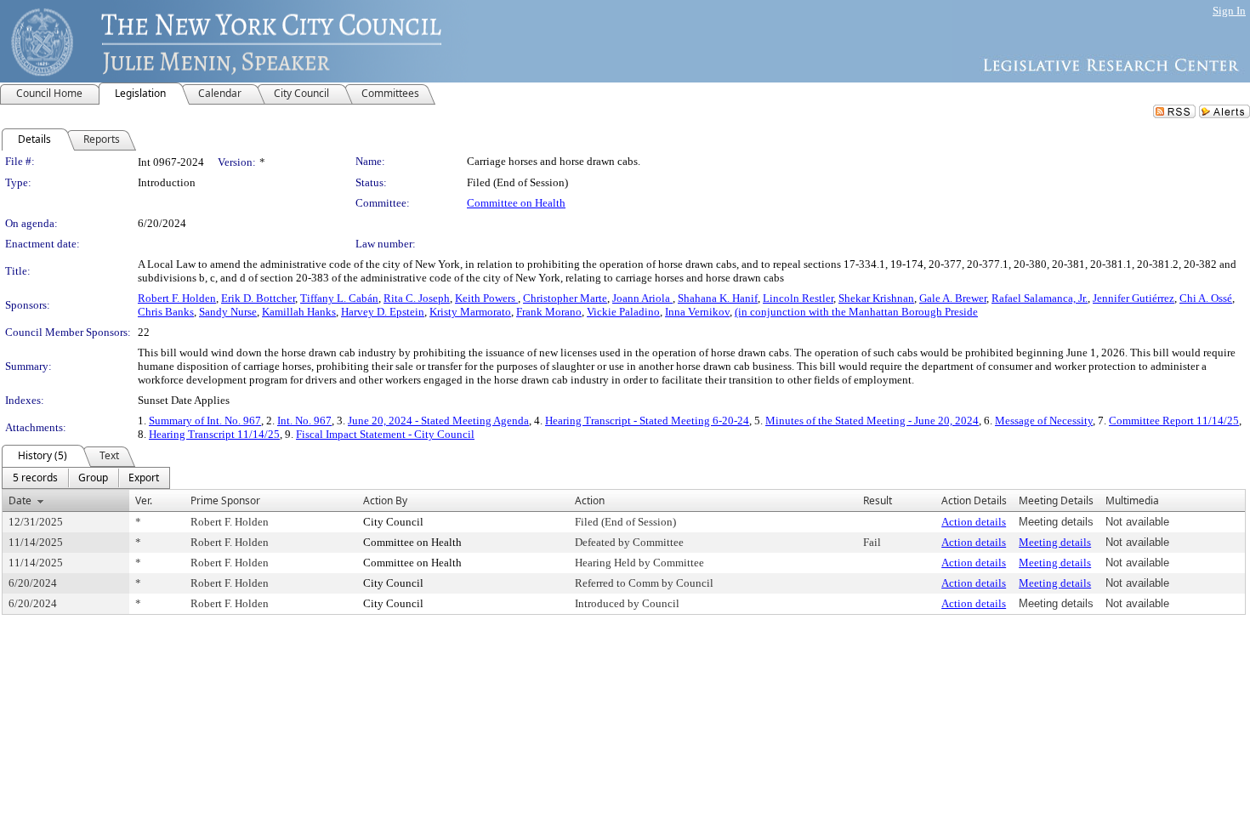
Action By (385, 500)
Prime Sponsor (225, 500)
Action (590, 500)
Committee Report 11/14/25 (1174, 420)
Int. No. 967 (304, 420)
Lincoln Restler (798, 298)
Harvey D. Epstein (382, 311)
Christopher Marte (565, 298)
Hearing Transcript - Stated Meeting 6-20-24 (647, 420)
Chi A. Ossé (1205, 298)
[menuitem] (35, 478)
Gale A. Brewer (952, 298)
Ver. (143, 500)
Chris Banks (166, 311)
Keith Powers (486, 298)
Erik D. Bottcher (258, 298)
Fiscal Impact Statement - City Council (385, 434)
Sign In (1229, 10)
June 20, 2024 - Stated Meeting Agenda (438, 420)
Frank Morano (549, 311)
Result (877, 500)
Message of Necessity (1044, 420)
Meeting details (1055, 542)
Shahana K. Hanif (718, 298)
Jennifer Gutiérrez (1133, 298)
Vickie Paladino (623, 311)
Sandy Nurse (228, 311)
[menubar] (86, 478)
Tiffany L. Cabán (339, 298)
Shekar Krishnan (876, 298)
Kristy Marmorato (470, 311)
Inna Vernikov (697, 311)
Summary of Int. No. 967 (205, 420)
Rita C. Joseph (417, 298)
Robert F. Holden (177, 298)
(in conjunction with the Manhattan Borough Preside (856, 311)
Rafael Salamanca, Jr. (1039, 298)
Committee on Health (516, 202)
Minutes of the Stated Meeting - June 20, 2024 (872, 420)
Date (20, 500)
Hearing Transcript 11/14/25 (214, 434)
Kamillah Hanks (299, 311)
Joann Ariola (642, 298)
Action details (973, 521)
